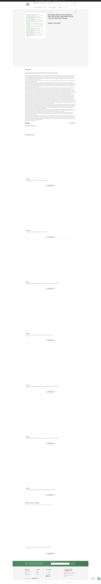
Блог (60, 0)
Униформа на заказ (48, 0)
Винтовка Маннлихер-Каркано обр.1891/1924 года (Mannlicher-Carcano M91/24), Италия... (38, 547)
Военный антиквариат (52, 7)
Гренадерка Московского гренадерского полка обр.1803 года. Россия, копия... (37, 180)
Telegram (49, 574)
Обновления (60, 7)
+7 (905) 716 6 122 (68, 570)
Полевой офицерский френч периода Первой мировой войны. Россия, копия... (37, 231)
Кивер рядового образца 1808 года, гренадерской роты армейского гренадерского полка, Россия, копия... (41, 489)
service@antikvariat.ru (43, 2)
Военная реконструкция (38, 7)
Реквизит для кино (55, 0)
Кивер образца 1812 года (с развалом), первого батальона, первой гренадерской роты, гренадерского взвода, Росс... (42, 386)
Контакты (63, 0)
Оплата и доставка (41, 0)
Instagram (49, 572)
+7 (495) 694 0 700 (68, 569)
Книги (45, 7)
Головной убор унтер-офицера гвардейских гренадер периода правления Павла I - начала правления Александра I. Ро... (43, 283)
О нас (37, 0)
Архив (66, 7)
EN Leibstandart (74, 2)
